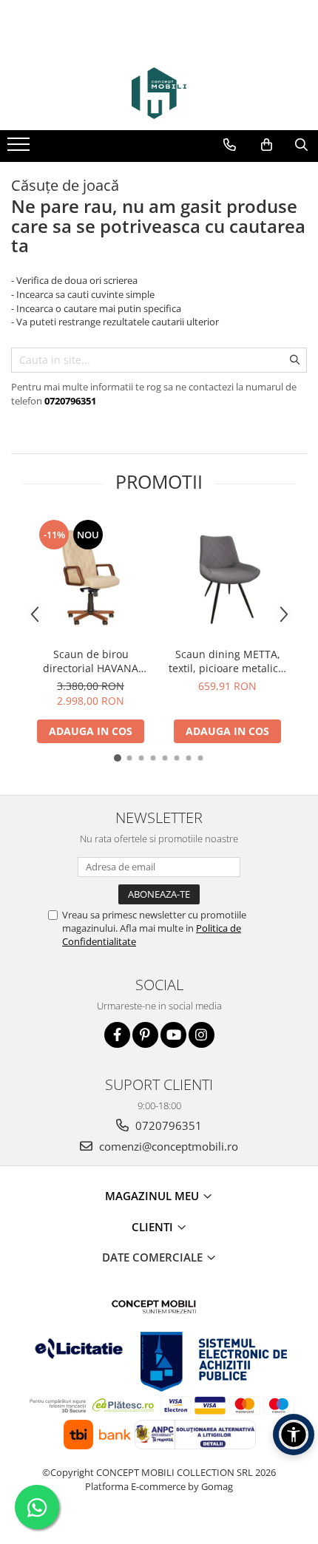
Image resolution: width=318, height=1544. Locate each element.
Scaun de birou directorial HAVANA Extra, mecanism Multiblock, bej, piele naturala (91, 661)
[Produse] (20, 149)
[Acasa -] (159, 93)
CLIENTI (154, 1226)
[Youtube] (173, 1035)
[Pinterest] (145, 1035)
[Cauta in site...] (301, 145)
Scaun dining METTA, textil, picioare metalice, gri (228, 661)
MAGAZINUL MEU (153, 1195)
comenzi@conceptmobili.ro (167, 1146)
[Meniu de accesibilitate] (293, 1434)
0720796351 (167, 1125)
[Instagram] (201, 1035)
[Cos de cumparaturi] (267, 145)
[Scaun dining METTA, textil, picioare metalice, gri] (227, 579)
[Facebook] (117, 1035)
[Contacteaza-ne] (229, 145)
